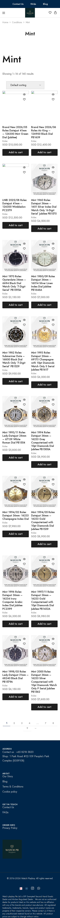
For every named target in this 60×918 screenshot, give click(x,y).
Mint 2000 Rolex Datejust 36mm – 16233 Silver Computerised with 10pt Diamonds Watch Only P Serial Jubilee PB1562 (44, 682)
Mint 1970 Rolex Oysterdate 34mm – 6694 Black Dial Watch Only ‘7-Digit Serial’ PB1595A (14, 283)
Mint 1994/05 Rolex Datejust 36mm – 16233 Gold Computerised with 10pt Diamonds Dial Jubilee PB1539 (43, 520)
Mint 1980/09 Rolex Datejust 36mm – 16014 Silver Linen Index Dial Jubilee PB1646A (43, 283)
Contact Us (18, 4)
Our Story (7, 776)
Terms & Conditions (12, 786)
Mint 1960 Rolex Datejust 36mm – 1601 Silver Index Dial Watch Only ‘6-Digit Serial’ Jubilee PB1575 (43, 206)
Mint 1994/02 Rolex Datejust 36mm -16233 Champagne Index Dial (15, 515)
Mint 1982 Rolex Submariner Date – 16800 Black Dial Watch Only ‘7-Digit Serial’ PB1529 (13, 359)
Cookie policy (9, 791)
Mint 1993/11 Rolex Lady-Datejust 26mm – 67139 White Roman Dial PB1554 (14, 437)
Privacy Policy (9, 828)
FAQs (33, 4)
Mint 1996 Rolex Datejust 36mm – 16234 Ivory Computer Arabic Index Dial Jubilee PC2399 (12, 600)
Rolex (5, 141)
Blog (45, 4)
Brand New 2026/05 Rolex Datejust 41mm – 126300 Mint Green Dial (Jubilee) (15, 132)
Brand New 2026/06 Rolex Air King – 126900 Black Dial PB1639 (43, 132)
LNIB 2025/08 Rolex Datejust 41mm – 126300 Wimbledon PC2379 (14, 205)
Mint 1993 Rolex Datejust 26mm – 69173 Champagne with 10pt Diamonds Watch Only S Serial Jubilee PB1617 (42, 361)
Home (5, 22)
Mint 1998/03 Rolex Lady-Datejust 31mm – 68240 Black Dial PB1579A (15, 677)
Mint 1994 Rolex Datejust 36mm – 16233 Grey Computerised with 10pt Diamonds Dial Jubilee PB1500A (42, 441)
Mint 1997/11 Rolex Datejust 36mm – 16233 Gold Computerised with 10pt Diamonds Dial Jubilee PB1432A (42, 600)
